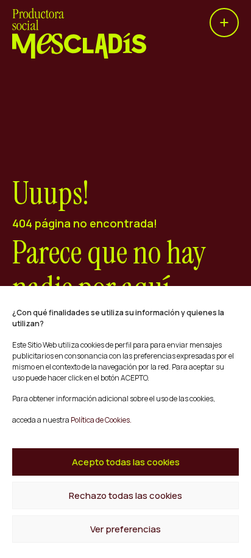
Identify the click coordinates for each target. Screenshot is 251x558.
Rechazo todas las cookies (125, 495)
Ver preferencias (125, 529)
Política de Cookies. (100, 420)
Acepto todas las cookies (126, 462)
